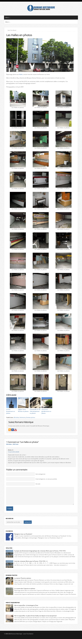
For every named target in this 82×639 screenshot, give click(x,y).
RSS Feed (15, 444)
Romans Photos (11, 575)
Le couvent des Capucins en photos (24, 588)
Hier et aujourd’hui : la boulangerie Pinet (26, 605)
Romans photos (30, 417)
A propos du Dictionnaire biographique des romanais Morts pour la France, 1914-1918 (39, 551)
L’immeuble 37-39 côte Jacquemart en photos (35, 411)
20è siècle (16, 417)
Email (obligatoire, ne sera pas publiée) (46, 479)
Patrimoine (23, 417)
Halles (21, 74)
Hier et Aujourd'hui (13, 602)
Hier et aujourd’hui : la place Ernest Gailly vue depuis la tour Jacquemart (35, 616)
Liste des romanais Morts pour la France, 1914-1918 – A (30, 561)
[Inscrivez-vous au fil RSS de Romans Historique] (9, 429)
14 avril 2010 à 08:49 (13, 452)
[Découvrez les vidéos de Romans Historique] (15, 429)
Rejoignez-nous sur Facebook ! (23, 534)
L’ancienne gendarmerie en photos (46, 411)
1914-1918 (9, 548)
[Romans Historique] (41, 11)
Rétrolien (9, 444)
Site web (38, 484)
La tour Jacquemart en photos (10, 411)
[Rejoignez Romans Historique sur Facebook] (12, 429)
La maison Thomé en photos (22, 578)
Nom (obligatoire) (40, 474)
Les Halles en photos (19, 35)
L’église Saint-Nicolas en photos (23, 410)
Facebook (9, 531)
